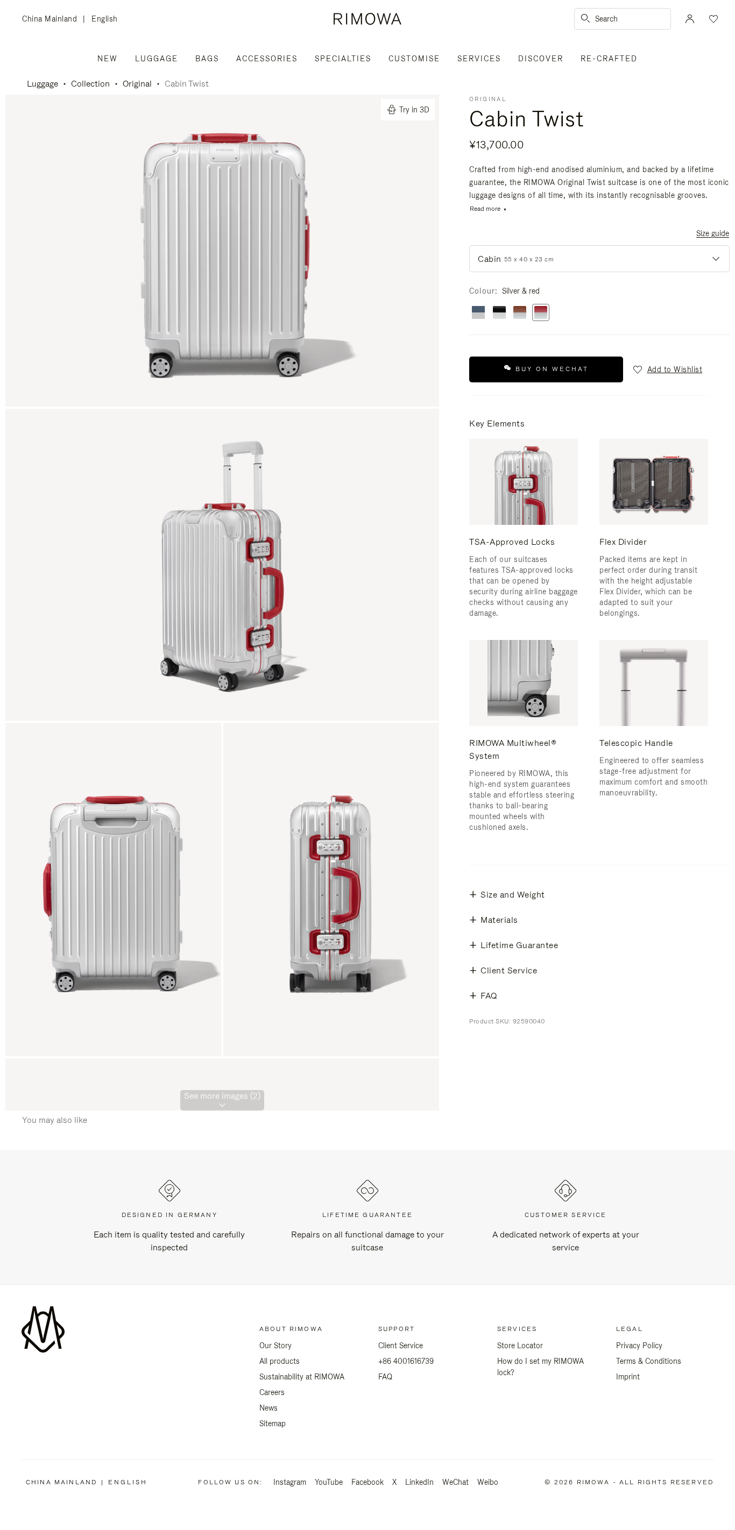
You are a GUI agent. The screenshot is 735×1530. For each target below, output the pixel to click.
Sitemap (272, 1423)
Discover (540, 58)
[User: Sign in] (690, 19)
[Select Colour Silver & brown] (520, 313)
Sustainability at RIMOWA (301, 1377)
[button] (667, 369)
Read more (485, 209)
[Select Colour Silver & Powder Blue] (478, 313)
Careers (272, 1392)
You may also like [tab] (54, 1120)
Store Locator (520, 1345)
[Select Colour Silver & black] (499, 313)
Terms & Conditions (648, 1361)
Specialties (343, 58)
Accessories (267, 58)
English (104, 19)
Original (137, 83)
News (268, 1408)
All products (279, 1361)
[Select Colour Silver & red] (541, 313)
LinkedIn (419, 1482)
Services (479, 58)
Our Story (275, 1345)
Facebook (367, 1482)
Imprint (628, 1377)
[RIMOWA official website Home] (367, 19)
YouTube (329, 1482)
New (107, 58)
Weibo (487, 1482)
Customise (414, 58)
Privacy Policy (639, 1345)
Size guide (712, 233)
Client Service (400, 1345)
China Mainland (52, 19)
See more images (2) (222, 1095)
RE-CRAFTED (609, 58)
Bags (207, 58)
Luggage (156, 58)
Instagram (289, 1482)
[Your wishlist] (712, 19)
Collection (90, 83)
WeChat (455, 1482)
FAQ (385, 1377)
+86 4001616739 (406, 1361)
